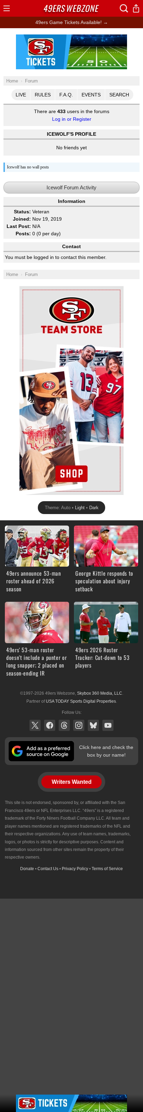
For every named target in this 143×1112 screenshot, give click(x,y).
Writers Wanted (72, 782)
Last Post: (19, 226)
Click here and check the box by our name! (106, 751)
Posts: (23, 233)
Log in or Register (71, 119)
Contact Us (47, 868)
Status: (22, 211)
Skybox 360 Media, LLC (99, 693)
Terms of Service (107, 868)
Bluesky (93, 725)
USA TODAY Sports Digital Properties (81, 701)
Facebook (49, 725)
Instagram (78, 725)
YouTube (107, 725)
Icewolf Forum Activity (71, 187)
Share (136, 8)
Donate (27, 868)
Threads (64, 725)
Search (119, 94)
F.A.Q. (66, 94)
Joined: (22, 219)
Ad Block (71, 38)
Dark (94, 507)
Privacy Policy (75, 868)
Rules (43, 94)
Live (21, 94)
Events (91, 94)
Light (80, 507)
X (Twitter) (35, 725)
